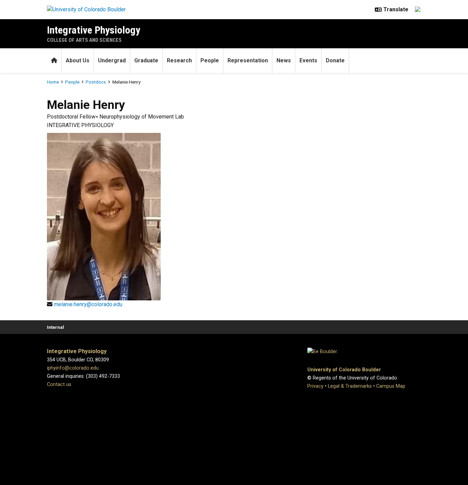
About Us (77, 60)
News (283, 60)
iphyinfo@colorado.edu (73, 368)
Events (308, 60)
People (209, 60)
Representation (247, 60)
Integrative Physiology (93, 30)
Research (179, 60)
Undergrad (112, 60)
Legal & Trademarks (350, 386)
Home (53, 82)
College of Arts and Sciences (84, 40)
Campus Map (390, 386)
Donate (335, 60)
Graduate (146, 60)
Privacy (315, 386)
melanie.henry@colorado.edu (88, 304)
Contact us (59, 384)
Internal (55, 327)
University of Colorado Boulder (344, 370)
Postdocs (96, 82)
